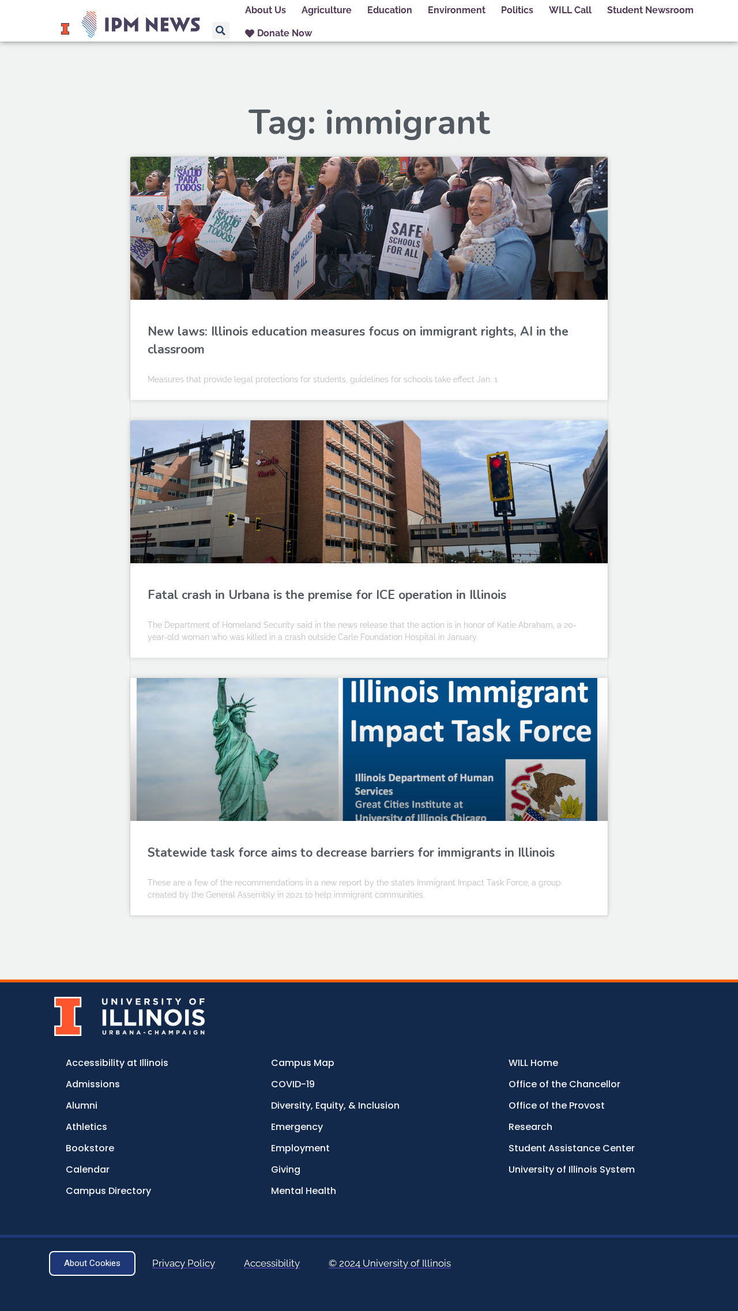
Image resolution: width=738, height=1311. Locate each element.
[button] (220, 30)
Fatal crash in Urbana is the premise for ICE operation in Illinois (327, 595)
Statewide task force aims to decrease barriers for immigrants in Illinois (351, 853)
